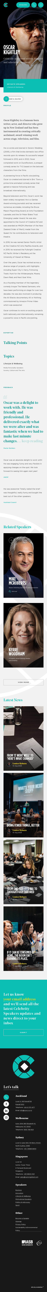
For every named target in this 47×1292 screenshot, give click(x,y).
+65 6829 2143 (29, 1174)
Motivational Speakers (23, 1199)
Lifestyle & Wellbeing (15, 87)
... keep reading (30, 441)
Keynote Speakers (16, 84)
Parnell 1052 (20, 1104)
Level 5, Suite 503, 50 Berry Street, (28, 1143)
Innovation (19, 1193)
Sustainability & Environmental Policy (26, 1229)
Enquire (23, 5)
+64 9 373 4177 (29, 1107)
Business (19, 1190)
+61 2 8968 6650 (30, 1149)
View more (23, 682)
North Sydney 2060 (23, 1146)
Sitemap (19, 1221)
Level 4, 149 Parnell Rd (24, 1101)
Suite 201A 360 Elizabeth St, (26, 1123)
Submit (23, 1032)
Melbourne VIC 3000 (23, 1126)
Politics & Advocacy (23, 1202)
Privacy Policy (21, 1224)
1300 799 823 (29, 1129)
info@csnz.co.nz (26, 1110)
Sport (18, 1205)
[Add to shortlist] (6, 99)
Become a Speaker (22, 1218)
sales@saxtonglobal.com (29, 1177)
